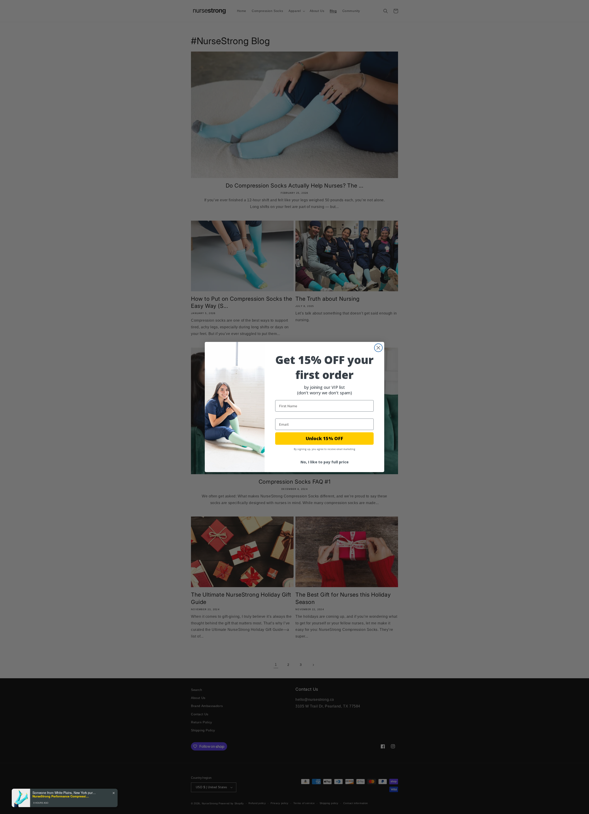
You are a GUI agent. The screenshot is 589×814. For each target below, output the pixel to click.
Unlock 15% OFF (324, 438)
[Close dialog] (378, 348)
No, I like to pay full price (324, 462)
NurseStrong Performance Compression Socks (61, 796)
